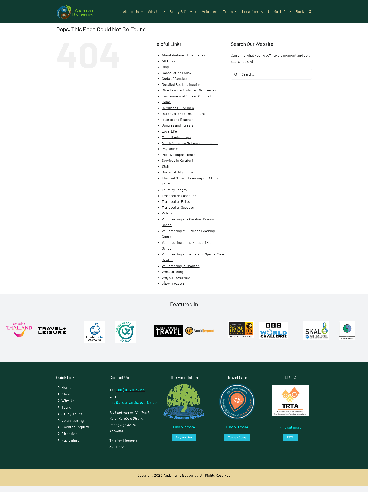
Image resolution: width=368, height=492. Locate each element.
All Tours (168, 61)
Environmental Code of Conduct (186, 96)
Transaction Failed (176, 201)
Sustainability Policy (177, 172)
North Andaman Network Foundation (190, 143)
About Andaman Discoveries (183, 55)
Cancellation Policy (176, 73)
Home (166, 102)
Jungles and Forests (177, 125)
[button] (310, 11)
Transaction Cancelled (179, 196)
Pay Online (170, 149)
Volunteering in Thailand (180, 266)
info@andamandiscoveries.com (134, 402)
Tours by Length (174, 190)
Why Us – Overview (176, 277)
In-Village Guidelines (178, 108)
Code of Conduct (175, 78)
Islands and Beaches (177, 119)
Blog (165, 67)
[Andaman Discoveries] (75, 5)
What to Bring (172, 272)
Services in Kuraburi (177, 160)
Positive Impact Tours (178, 155)
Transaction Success (178, 207)
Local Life (169, 131)
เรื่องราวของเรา (174, 283)
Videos (167, 213)
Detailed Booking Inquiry (181, 84)
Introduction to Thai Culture (183, 113)
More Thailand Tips (176, 137)
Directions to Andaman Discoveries (189, 90)
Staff (166, 166)
